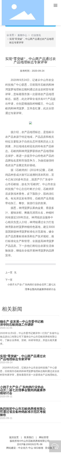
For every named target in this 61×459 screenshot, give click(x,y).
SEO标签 (38, 447)
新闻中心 (22, 35)
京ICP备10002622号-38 (29, 444)
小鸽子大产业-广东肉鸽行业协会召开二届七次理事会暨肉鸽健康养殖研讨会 (23, 390)
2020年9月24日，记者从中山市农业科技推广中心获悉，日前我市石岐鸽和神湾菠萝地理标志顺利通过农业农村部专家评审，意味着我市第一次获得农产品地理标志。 (29, 371)
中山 (30, 447)
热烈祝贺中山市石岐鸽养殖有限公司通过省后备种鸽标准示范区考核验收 (23, 412)
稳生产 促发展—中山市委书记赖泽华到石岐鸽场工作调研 (22, 323)
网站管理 (43, 437)
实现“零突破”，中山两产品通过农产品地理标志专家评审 (23, 357)
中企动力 (23, 447)
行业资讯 (36, 35)
